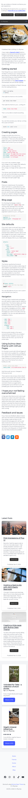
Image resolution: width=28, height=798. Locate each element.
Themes (14, 759)
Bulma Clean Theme (18, 784)
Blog (14, 770)
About (14, 766)
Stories (14, 763)
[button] (26, 21)
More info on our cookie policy (16, 10)
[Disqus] (14, 458)
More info (10, 700)
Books (14, 756)
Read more (14, 560)
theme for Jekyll (14, 52)
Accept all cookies (7, 14)
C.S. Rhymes (4, 21)
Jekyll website (19, 80)
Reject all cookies (21, 14)
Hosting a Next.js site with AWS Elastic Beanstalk (12, 587)
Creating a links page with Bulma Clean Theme (12, 627)
